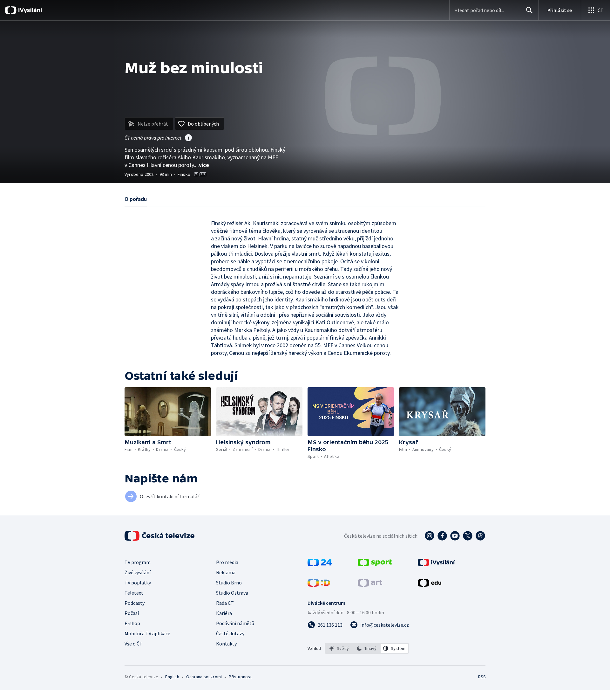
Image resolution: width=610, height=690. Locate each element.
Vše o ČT (134, 643)
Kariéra (224, 613)
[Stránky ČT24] (320, 564)
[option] (339, 648)
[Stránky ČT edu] (429, 585)
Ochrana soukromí (204, 677)
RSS (482, 677)
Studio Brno (229, 582)
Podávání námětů (235, 623)
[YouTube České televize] (455, 536)
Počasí (132, 613)
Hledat (529, 10)
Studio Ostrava (232, 593)
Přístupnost (240, 677)
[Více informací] (188, 138)
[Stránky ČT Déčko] (319, 585)
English (172, 677)
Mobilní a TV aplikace (147, 633)
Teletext (134, 593)
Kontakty (226, 643)
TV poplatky (138, 582)
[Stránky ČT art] (370, 585)
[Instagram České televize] (429, 536)
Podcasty (135, 603)
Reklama (225, 572)
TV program (138, 562)
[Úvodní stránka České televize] (160, 536)
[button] (168, 411)
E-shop (132, 623)
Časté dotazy (230, 633)
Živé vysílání (138, 572)
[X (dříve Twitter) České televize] (468, 536)
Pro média (227, 562)
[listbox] (367, 648)
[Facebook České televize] (442, 536)
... (202, 165)
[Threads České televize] (480, 536)
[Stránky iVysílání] (436, 564)
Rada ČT (225, 603)
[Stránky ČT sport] (375, 564)
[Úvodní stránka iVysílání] (29, 10)
